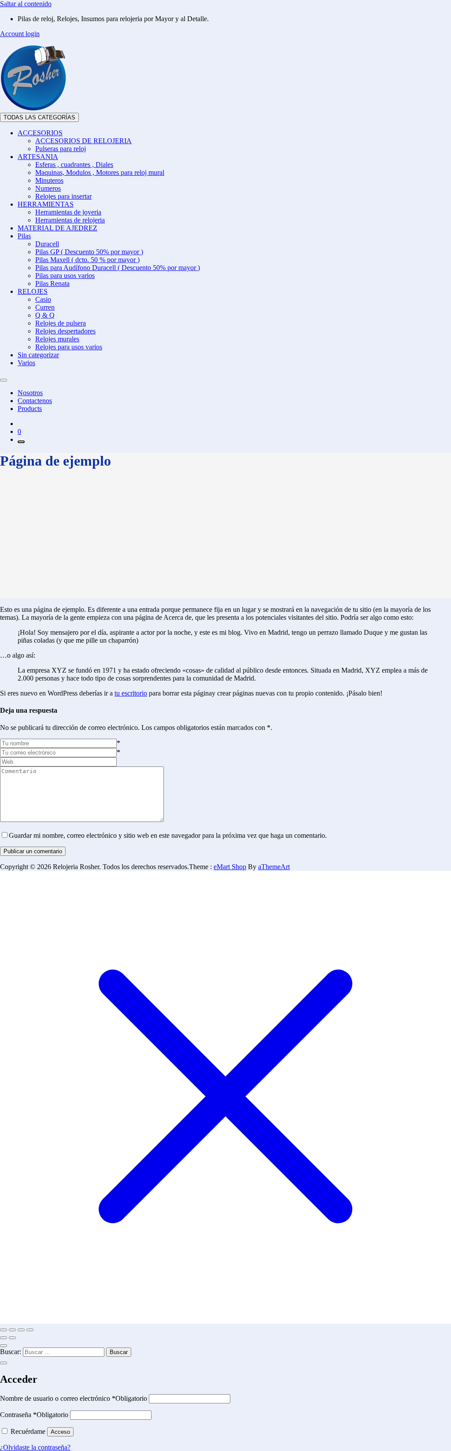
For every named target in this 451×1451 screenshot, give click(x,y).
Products (30, 408)
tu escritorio (131, 693)
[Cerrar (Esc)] (29, 1330)
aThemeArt (274, 866)
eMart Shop (230, 866)
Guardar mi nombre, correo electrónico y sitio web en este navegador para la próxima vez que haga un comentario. (168, 835)
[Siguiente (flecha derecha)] (12, 1337)
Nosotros (30, 392)
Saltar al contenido (26, 3)
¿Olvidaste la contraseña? (35, 1447)
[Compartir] (21, 1330)
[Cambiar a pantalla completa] (12, 1330)
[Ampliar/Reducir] (3, 1330)
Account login (20, 33)
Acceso (60, 1432)
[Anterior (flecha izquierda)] (3, 1337)
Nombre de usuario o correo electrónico (73, 1398)
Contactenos (35, 400)
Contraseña (34, 1414)
